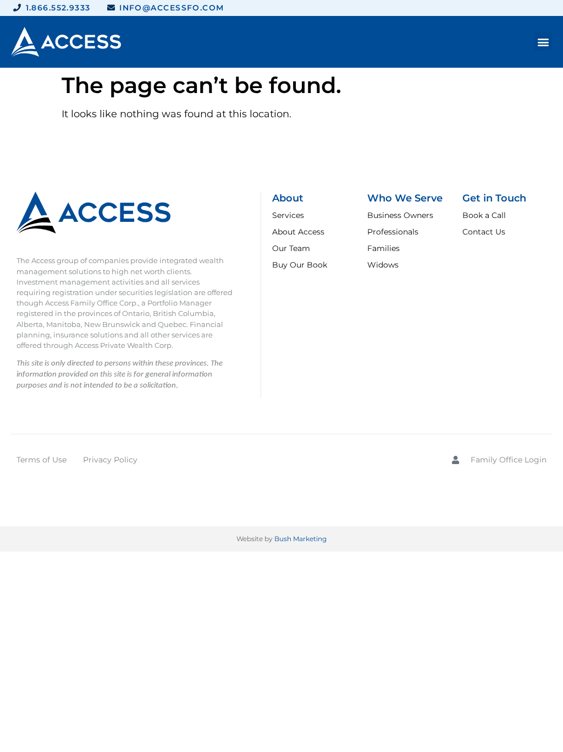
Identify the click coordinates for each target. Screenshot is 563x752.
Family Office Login (509, 459)
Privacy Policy (110, 459)
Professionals (392, 232)
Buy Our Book (299, 265)
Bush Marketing (300, 539)
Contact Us (483, 232)
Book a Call (484, 215)
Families (383, 248)
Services (288, 215)
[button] (543, 41)
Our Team (291, 248)
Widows (383, 265)
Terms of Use (41, 459)
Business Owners (400, 215)
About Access (298, 232)
